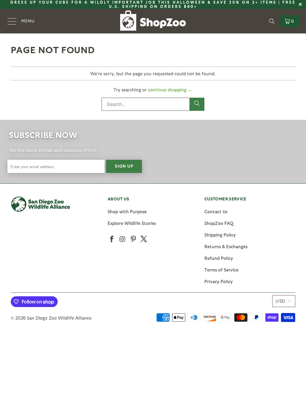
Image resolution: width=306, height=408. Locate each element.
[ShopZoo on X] (144, 239)
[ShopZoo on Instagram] (122, 239)
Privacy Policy (218, 281)
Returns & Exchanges (225, 246)
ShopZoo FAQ (218, 223)
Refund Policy (218, 258)
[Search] (272, 21)
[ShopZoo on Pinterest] (133, 239)
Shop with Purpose (127, 211)
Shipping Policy (220, 234)
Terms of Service (221, 269)
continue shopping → (170, 89)
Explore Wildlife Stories (132, 223)
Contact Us (215, 211)
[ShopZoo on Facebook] (112, 239)
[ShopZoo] (153, 21)
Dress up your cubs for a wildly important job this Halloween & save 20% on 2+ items (143, 2)
